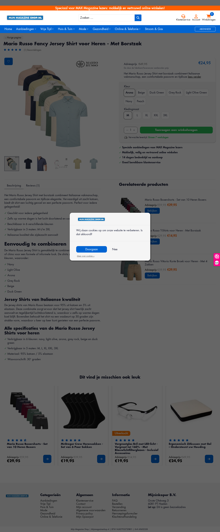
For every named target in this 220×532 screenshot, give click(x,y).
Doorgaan (91, 249)
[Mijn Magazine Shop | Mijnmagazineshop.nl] (31, 17)
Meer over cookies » (85, 256)
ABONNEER (205, 29)
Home (8, 29)
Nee (114, 249)
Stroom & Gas (154, 29)
